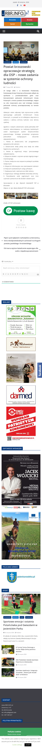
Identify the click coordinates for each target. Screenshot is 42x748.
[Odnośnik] (22, 274)
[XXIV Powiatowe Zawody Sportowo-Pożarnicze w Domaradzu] (8, 662)
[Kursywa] (6, 274)
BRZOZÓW (15, 62)
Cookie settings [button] (17, 745)
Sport (21, 617)
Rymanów (29, 24)
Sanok (12, 24)
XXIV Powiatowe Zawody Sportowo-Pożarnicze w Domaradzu (27, 661)
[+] (27, 274)
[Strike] (10, 274)
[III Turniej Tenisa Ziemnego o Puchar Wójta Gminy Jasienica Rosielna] (8, 651)
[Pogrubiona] (3, 274)
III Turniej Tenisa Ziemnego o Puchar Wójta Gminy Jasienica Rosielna (25, 649)
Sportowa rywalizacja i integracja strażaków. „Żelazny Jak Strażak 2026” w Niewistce (26, 672)
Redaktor (18, 87)
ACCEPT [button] (28, 745)
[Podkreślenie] (8, 274)
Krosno (29, 20)
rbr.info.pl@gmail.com (9, 712)
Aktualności (7, 62)
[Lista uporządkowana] (13, 274)
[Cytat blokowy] (17, 274)
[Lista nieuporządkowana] (15, 274)
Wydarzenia (24, 62)
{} (24, 274)
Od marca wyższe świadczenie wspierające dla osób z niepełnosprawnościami (21, 249)
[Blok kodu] (20, 274)
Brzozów (12, 20)
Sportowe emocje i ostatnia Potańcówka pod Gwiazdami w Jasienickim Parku (20, 625)
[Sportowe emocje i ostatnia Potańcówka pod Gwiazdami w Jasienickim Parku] (21, 604)
